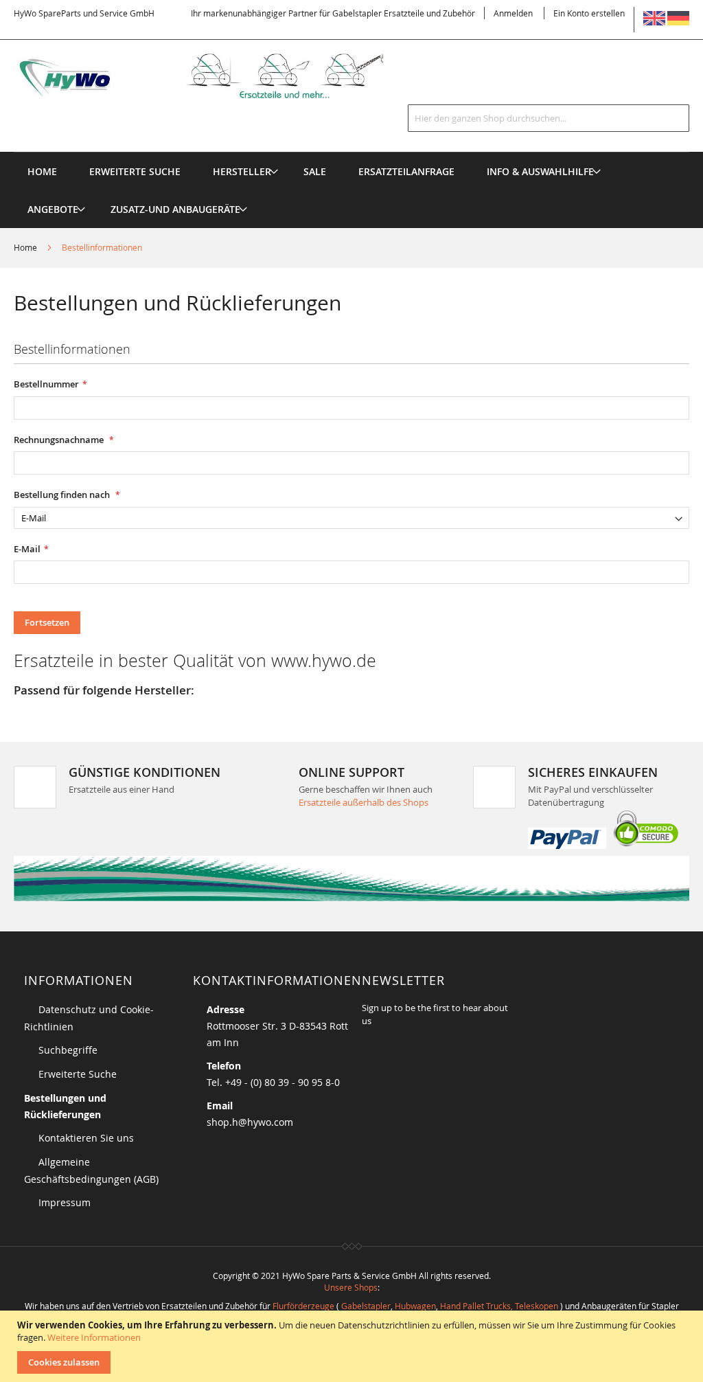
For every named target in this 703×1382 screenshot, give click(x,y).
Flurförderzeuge (303, 1305)
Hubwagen (415, 1305)
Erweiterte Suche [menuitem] (135, 171)
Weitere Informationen (94, 1337)
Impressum (64, 1202)
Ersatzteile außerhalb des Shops (363, 802)
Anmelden (513, 13)
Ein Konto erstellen (589, 13)
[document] (353, 1346)
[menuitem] (242, 171)
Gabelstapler (366, 1305)
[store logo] (216, 76)
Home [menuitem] (42, 171)
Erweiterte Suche (77, 1073)
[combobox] (548, 118)
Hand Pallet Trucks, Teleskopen (499, 1305)
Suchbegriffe (67, 1049)
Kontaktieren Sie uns (86, 1137)
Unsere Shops (351, 1287)
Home (26, 247)
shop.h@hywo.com (250, 1122)
